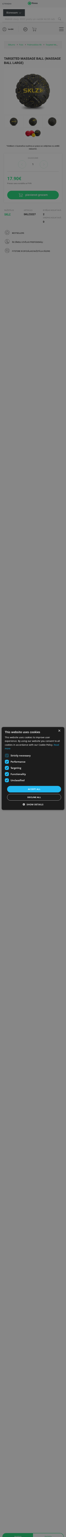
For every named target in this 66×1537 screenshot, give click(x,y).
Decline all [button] (34, 797)
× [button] (59, 731)
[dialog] (33, 768)
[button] (33, 804)
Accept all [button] (34, 789)
